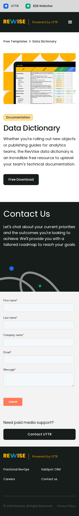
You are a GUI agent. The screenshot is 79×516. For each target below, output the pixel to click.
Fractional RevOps (16, 469)
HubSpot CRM (51, 469)
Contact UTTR (40, 434)
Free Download (21, 179)
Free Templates (15, 41)
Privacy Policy (66, 506)
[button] (70, 22)
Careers (9, 479)
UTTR (54, 22)
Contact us (49, 479)
